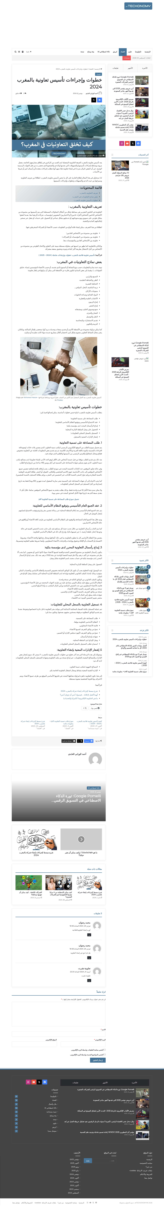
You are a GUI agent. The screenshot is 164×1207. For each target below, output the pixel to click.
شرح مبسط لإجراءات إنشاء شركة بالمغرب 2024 (79, 691)
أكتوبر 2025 (74, 1163)
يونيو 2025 (75, 1167)
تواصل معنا (148, 1178)
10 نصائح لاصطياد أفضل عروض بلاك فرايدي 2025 (120, 175)
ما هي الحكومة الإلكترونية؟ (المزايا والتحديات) (80, 698)
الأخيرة (144, 68)
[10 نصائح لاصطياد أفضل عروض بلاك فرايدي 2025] (120, 165)
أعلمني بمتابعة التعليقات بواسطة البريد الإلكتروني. (87, 1050)
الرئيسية (147, 52)
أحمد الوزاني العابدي (92, 93)
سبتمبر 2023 (74, 1189)
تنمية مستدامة (52, 1112)
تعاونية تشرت (84, 968)
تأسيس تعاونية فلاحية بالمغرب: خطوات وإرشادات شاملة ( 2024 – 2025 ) (67, 255)
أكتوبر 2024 (74, 1178)
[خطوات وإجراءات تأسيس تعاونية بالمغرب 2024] (142, 570)
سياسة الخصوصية (146, 1163)
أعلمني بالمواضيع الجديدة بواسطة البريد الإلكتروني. (87, 1055)
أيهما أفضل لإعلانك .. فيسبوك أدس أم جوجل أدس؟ (79, 695)
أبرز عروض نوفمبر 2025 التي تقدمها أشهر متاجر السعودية (140, 542)
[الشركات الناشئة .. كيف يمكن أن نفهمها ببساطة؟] (28, 882)
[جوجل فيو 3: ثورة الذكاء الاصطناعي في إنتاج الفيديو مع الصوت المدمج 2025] (142, 591)
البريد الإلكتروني (100, 1040)
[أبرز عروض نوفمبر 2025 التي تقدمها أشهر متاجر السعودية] (142, 91)
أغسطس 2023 (73, 1193)
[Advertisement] (82, 30)
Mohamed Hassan (30, 397)
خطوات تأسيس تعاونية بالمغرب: (86, 200)
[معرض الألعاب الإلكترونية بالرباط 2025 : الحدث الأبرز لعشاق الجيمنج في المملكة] (142, 102)
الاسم (103, 1029)
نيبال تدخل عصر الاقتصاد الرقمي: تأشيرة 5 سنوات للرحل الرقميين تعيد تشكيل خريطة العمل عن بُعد (99, 1121)
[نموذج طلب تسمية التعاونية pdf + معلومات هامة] (142, 613)
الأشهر (130, 68)
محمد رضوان (84, 922)
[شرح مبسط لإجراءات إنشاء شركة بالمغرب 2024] (89, 882)
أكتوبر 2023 (74, 1185)
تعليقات (115, 68)
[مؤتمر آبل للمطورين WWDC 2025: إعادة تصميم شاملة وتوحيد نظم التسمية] (142, 128)
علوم (130, 52)
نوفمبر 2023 (74, 1182)
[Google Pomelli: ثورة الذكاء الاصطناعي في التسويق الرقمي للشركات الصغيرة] (142, 80)
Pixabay (60, 400)
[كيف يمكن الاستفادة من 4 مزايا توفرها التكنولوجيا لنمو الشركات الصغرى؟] (59, 882)
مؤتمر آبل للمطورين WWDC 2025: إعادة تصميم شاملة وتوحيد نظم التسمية (123, 127)
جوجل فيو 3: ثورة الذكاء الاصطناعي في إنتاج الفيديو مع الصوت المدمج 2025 (123, 590)
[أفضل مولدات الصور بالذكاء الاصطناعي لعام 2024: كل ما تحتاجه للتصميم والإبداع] (142, 579)
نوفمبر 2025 (74, 1159)
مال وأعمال (53, 1104)
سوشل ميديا (52, 1131)
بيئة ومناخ (90, 52)
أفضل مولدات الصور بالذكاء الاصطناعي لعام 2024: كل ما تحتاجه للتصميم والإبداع (123, 579)
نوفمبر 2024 (74, 1174)
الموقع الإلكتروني (51, 1040)
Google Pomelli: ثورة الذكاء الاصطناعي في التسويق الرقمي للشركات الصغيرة (77, 800)
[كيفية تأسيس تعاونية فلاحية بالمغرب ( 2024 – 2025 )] (142, 602)
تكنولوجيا (138, 52)
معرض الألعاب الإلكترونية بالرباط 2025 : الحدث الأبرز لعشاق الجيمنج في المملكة (124, 101)
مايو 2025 (75, 1171)
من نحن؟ (149, 1167)
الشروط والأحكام (146, 1174)
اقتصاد (123, 52)
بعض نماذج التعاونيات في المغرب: (85, 197)
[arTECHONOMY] (138, 6)
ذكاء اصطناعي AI (103, 52)
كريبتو (115, 52)
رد (89, 935)
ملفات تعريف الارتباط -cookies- (140, 1171)
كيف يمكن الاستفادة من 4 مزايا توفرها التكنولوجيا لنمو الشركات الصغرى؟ (61, 894)
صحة (82, 52)
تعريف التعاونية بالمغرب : (88, 193)
